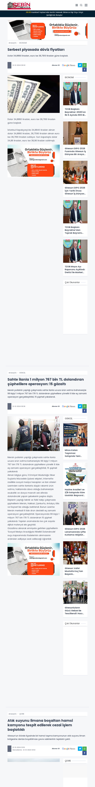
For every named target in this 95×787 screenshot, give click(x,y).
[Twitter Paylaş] (80, 65)
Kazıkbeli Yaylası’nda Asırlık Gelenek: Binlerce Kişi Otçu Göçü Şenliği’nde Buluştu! (54, 13)
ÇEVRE (21, 714)
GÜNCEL (22, 373)
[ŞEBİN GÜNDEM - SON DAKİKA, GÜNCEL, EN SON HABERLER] (19, 5)
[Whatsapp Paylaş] (84, 65)
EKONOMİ (23, 43)
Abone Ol (56, 65)
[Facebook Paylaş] (84, 69)
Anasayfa (12, 43)
